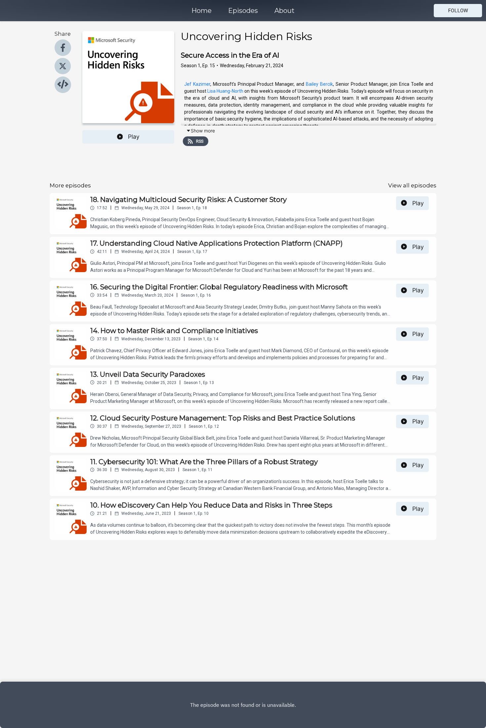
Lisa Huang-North (225, 91)
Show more (203, 130)
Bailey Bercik (319, 84)
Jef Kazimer (197, 84)
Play (134, 136)
